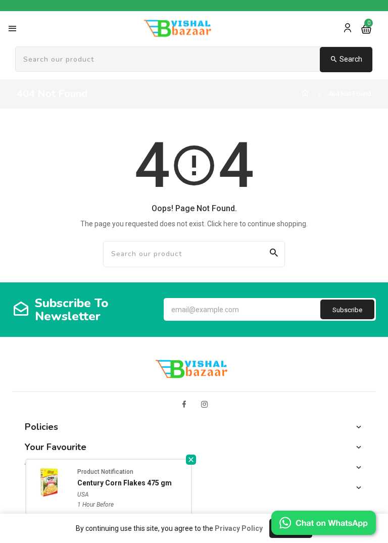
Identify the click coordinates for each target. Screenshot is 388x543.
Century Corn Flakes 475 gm (124, 483)
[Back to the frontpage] (305, 93)
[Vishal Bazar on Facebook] (184, 404)
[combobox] (194, 59)
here (230, 224)
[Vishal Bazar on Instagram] (205, 404)
